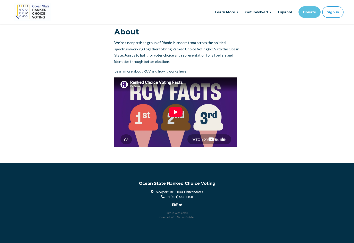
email (184, 213)
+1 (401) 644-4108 (179, 197)
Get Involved (257, 12)
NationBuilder (186, 217)
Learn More (225, 12)
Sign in (333, 12)
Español (285, 12)
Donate (309, 12)
